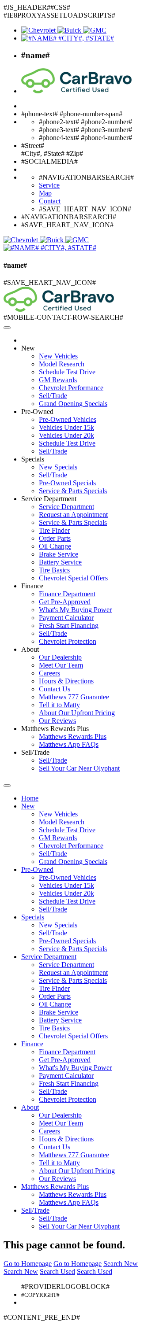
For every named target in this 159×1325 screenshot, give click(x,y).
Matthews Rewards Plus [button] (55, 728)
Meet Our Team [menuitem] (61, 665)
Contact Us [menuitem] (54, 689)
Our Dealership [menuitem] (60, 657)
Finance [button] (32, 586)
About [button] (30, 649)
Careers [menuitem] (49, 673)
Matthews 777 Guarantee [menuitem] (74, 697)
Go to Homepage (28, 1263)
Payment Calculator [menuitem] (66, 617)
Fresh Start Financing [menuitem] (68, 625)
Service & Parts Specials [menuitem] (73, 491)
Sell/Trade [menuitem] (53, 395)
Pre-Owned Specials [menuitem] (67, 483)
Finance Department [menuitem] (67, 594)
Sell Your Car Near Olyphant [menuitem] (79, 768)
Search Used (57, 1271)
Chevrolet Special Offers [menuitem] (73, 578)
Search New (120, 1263)
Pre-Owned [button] (37, 411)
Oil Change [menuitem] (55, 546)
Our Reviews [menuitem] (57, 720)
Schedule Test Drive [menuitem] (67, 372)
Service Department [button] (48, 498)
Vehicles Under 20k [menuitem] (66, 435)
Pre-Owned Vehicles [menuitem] (67, 419)
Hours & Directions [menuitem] (66, 681)
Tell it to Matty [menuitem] (59, 705)
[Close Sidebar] (7, 785)
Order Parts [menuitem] (55, 538)
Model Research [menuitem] (61, 364)
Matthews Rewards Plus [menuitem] (72, 736)
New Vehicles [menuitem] (58, 356)
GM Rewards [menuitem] (58, 380)
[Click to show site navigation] (7, 327)
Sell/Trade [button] (35, 752)
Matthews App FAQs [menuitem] (68, 744)
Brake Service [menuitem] (58, 554)
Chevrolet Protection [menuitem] (67, 641)
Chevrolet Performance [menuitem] (71, 387)
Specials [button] (32, 459)
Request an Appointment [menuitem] (73, 514)
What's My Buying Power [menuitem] (75, 609)
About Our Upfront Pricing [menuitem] (77, 712)
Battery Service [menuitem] (60, 562)
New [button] (28, 348)
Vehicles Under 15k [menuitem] (66, 427)
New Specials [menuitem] (58, 467)
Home (29, 798)
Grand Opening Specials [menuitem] (73, 403)
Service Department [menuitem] (66, 506)
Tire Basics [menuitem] (54, 570)
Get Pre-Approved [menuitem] (65, 601)
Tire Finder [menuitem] (54, 530)
